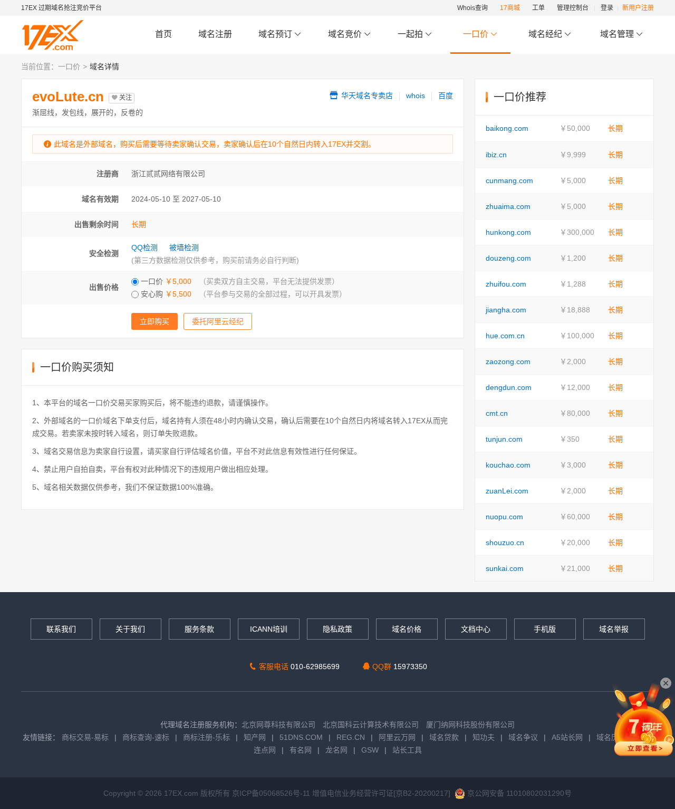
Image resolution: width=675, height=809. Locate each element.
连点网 (265, 750)
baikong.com (507, 128)
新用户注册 (638, 8)
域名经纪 (545, 34)
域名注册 (215, 34)
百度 (445, 95)
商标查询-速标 (146, 737)
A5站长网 (567, 737)
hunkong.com (508, 232)
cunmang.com (509, 180)
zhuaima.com (508, 206)
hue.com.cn (505, 335)
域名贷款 (444, 737)
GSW (370, 750)
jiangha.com (506, 310)
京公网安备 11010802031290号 (518, 793)
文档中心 (475, 629)
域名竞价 (346, 34)
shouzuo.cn (505, 542)
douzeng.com (508, 258)
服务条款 (199, 629)
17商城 (510, 8)
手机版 (545, 629)
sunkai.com (505, 568)
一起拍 (411, 34)
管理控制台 (573, 8)
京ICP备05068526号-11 (272, 793)
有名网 (301, 750)
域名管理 (618, 34)
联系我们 (61, 629)
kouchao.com (508, 465)
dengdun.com (509, 387)
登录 (607, 8)
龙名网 (336, 750)
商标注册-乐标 (206, 737)
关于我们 (130, 629)
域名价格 (406, 629)
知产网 (255, 737)
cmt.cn (497, 413)
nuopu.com (504, 516)
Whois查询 (472, 8)
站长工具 (407, 750)
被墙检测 (184, 247)
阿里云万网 (397, 737)
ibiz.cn (496, 154)
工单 (538, 8)
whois (415, 95)
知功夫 (483, 737)
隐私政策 (337, 629)
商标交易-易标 (85, 737)
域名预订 (276, 34)
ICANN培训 (268, 629)
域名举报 (614, 629)
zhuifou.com (506, 284)
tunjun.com (504, 439)
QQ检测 (144, 247)
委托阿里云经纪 (218, 321)
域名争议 (524, 737)
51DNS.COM (301, 737)
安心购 (242, 294)
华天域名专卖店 (366, 95)
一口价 (475, 34)
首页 (163, 34)
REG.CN (350, 737)
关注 (125, 97)
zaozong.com (508, 361)
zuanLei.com (507, 491)
